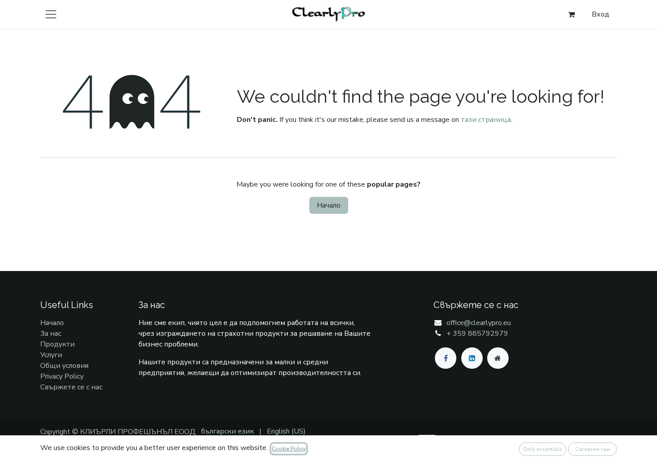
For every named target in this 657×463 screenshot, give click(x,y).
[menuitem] (227, 431)
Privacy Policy (62, 376)
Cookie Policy (289, 448)
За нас (50, 333)
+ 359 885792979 (477, 333)
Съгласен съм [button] (592, 449)
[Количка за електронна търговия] (571, 14)
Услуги (51, 355)
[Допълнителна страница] (498, 358)
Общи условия (64, 366)
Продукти (57, 344)
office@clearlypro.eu (478, 323)
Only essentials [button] (542, 449)
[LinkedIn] (472, 358)
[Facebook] (445, 358)
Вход (600, 14)
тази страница (486, 120)
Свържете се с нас (71, 387)
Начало (329, 205)
